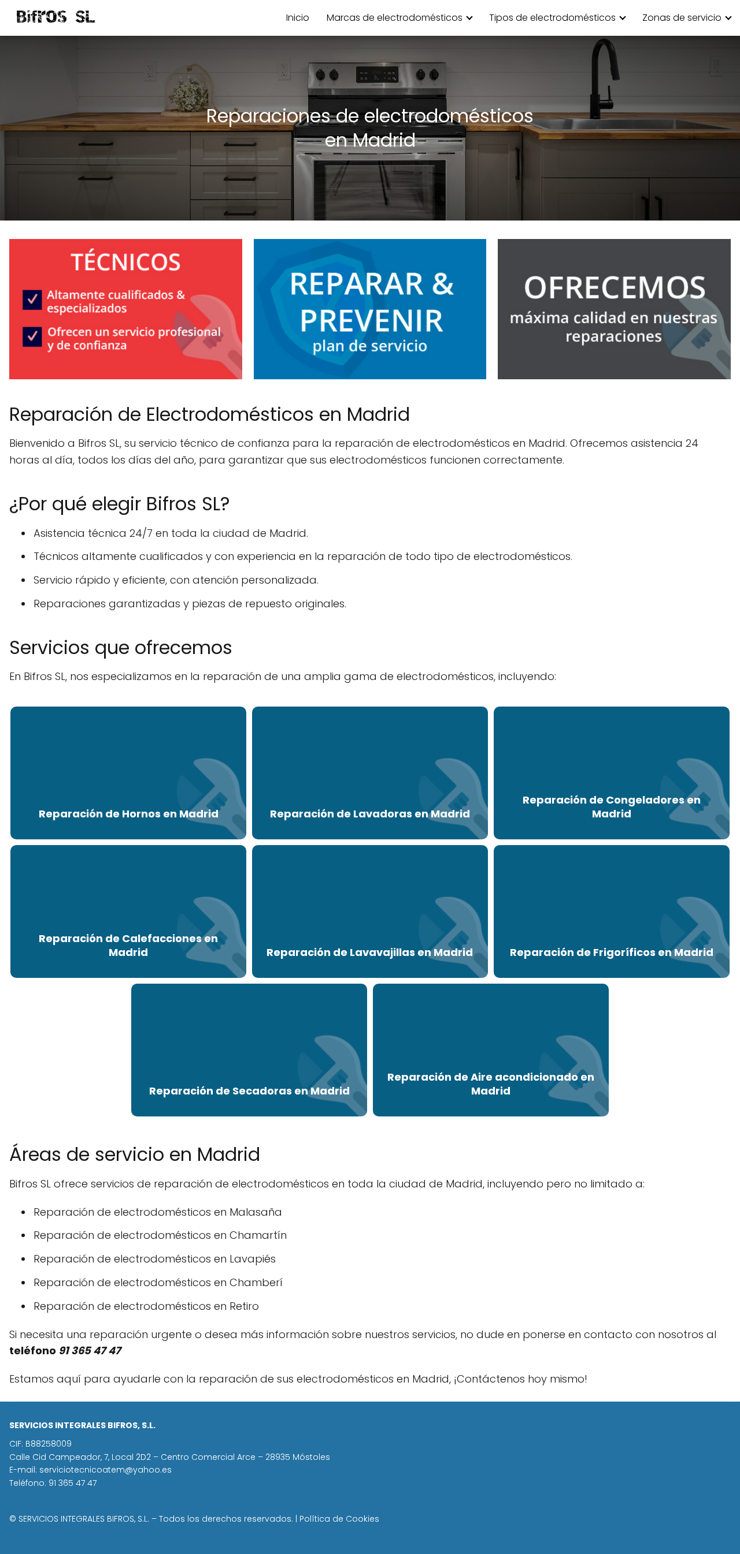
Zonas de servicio (682, 17)
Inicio (297, 17)
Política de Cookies (339, 1519)
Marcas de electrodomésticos (394, 17)
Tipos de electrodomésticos (552, 17)
